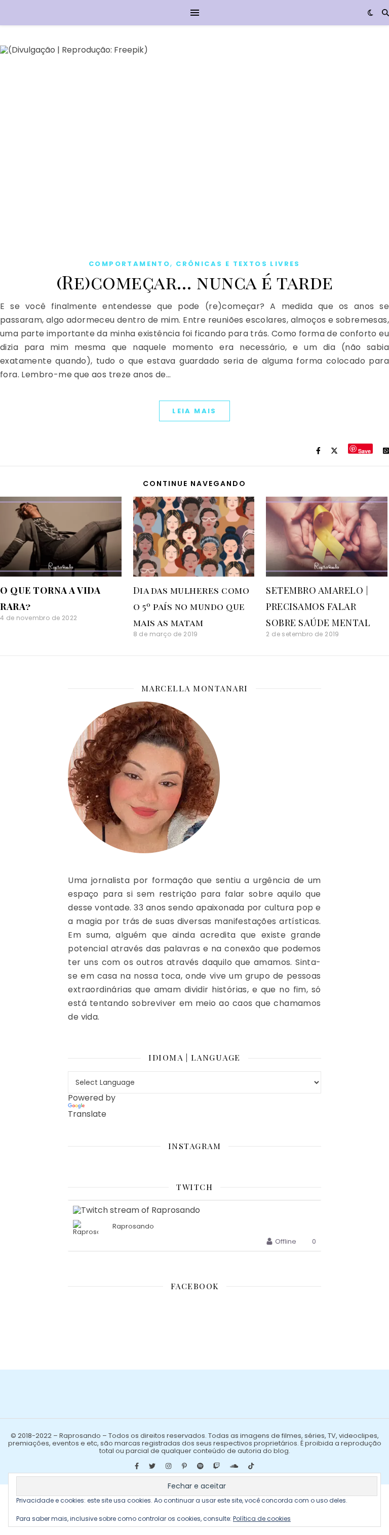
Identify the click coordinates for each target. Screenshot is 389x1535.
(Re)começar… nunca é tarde (194, 282)
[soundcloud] (235, 1466)
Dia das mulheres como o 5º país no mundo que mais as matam (191, 606)
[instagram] (169, 1466)
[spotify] (201, 1466)
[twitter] (153, 1466)
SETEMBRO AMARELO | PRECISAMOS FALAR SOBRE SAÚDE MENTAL (318, 606)
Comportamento (129, 264)
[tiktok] (251, 1466)
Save (364, 450)
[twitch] (217, 1466)
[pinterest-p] (185, 1466)
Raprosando (133, 1227)
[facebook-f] (137, 1466)
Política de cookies (262, 1518)
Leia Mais (194, 411)
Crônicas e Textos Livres (238, 264)
